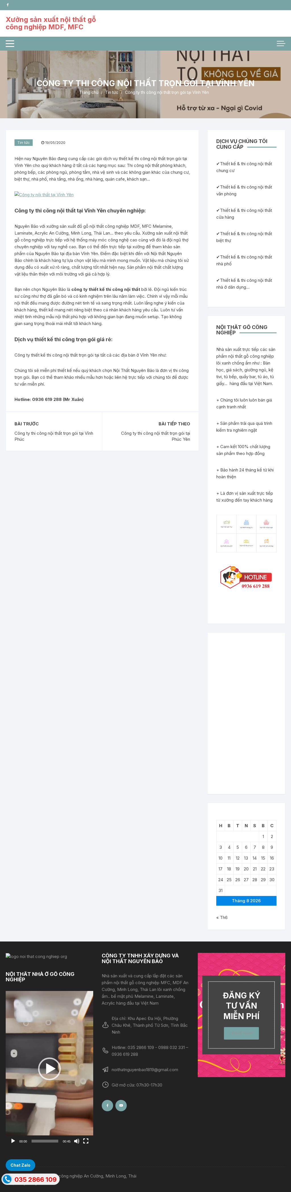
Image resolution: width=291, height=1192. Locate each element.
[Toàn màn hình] (86, 1141)
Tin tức (23, 142)
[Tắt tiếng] (77, 1141)
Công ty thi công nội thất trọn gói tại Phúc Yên (155, 436)
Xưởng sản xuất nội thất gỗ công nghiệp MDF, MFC (51, 23)
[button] (49, 1069)
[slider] (45, 1141)
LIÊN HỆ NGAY (241, 1033)
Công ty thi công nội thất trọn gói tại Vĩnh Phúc (53, 436)
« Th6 (222, 917)
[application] (49, 1069)
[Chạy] (13, 1141)
